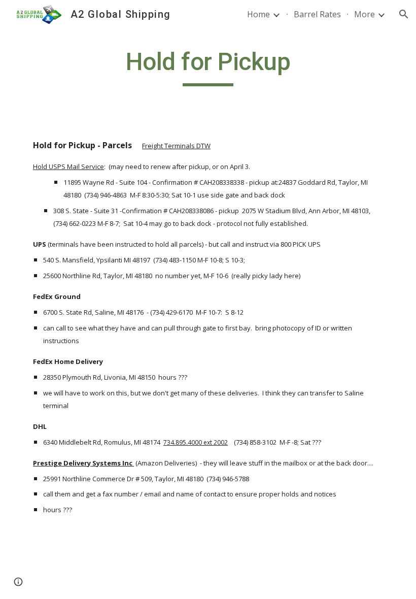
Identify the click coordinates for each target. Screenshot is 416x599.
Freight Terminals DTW (176, 145)
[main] (208, 66)
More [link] (364, 14)
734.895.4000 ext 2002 (195, 442)
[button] (404, 14)
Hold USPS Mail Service (68, 166)
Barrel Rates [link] (317, 14)
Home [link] (258, 14)
